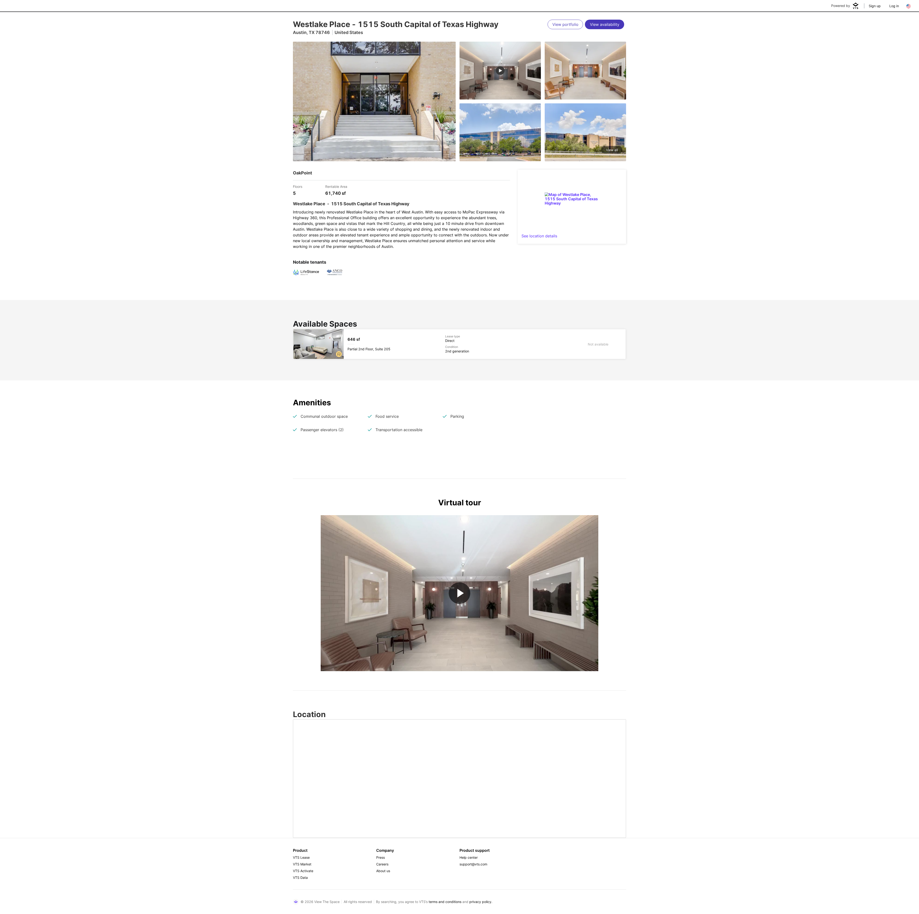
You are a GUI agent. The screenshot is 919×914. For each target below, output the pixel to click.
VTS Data (300, 877)
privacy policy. (480, 902)
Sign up (875, 6)
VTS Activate (303, 871)
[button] (339, 354)
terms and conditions (445, 902)
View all (612, 150)
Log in (894, 6)
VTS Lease (301, 857)
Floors (297, 186)
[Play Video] (459, 593)
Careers (382, 864)
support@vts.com (473, 864)
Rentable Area (336, 186)
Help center (469, 857)
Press (380, 857)
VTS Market (302, 864)
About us (383, 871)
